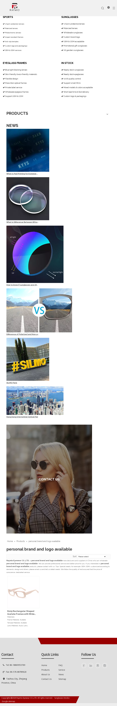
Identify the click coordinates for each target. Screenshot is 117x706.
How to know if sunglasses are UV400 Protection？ (22, 285)
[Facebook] (83, 665)
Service (61, 669)
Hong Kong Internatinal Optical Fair (22, 417)
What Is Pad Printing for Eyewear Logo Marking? (22, 174)
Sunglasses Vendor (62, 698)
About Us (45, 674)
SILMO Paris (11, 383)
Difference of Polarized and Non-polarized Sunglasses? (22, 334)
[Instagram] (104, 665)
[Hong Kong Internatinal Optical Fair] (34, 414)
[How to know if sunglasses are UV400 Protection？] (34, 282)
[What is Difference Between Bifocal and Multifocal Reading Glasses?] (27, 220)
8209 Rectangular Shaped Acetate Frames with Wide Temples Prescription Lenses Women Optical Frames (22, 612)
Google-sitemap (8, 701)
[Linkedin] (90, 665)
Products (45, 669)
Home (44, 665)
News (61, 674)
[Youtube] (97, 665)
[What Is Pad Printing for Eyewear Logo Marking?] (27, 171)
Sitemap (62, 679)
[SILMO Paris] (27, 380)
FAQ (60, 665)
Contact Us (46, 679)
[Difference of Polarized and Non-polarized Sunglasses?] (39, 332)
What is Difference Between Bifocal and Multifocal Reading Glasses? (22, 222)
